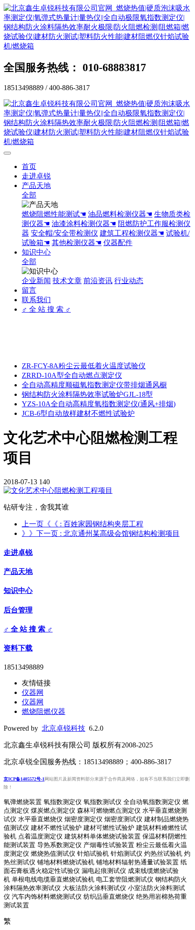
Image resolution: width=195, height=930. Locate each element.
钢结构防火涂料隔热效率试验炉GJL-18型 (87, 394)
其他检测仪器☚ (77, 242)
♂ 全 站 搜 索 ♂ (46, 309)
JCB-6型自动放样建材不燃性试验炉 (78, 413)
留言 (29, 290)
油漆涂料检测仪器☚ (84, 223)
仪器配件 (117, 242)
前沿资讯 (97, 280)
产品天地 (36, 185)
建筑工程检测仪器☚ (132, 233)
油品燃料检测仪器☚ (120, 214)
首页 (29, 166)
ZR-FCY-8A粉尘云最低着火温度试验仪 (84, 366)
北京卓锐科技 (63, 728)
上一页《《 (82, 524)
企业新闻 (36, 280)
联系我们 (36, 300)
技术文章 (67, 280)
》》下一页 (101, 533)
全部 (29, 195)
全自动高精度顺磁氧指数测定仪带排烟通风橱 (94, 385)
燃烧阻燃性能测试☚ (54, 214)
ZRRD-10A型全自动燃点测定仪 (72, 375)
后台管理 (18, 610)
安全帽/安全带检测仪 (64, 233)
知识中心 (36, 252)
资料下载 (18, 648)
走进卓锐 (36, 176)
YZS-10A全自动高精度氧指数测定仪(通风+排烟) (99, 404)
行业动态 (128, 280)
